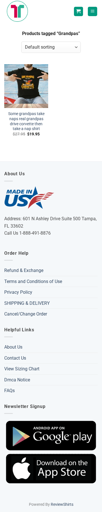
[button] (92, 11)
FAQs (9, 390)
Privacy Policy (18, 292)
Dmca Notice (17, 380)
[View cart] (78, 11)
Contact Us (15, 358)
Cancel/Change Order (25, 314)
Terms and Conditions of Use (33, 281)
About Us (13, 347)
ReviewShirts (62, 504)
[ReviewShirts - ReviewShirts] (18, 11)
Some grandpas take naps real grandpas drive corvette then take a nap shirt (26, 121)
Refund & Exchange (23, 270)
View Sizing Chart (21, 368)
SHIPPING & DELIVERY (27, 303)
